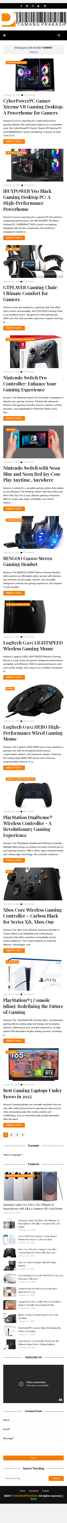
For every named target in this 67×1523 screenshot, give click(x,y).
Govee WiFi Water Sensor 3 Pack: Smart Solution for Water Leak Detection (37, 1238)
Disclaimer (34, 1491)
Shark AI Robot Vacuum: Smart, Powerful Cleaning (38, 1316)
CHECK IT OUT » (14, 141)
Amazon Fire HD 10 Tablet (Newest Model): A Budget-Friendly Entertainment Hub (40, 1303)
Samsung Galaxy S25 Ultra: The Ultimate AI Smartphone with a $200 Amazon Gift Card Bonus (32, 1206)
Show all (34, 52)
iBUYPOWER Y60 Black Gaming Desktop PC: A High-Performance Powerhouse (27, 200)
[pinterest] (45, 6)
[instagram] (33, 6)
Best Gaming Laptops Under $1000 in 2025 (32, 1093)
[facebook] (21, 6)
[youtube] (38, 6)
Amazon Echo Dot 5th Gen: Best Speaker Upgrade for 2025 (37, 1290)
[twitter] (27, 6)
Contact (45, 1491)
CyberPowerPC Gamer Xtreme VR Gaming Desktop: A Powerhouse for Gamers (33, 107)
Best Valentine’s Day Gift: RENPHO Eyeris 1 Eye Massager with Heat (41, 1277)
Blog (33, 1498)
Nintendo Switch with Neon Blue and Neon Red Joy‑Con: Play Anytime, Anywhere (32, 474)
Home (22, 1491)
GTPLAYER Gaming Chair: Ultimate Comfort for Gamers (30, 293)
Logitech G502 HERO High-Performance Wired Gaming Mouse (33, 733)
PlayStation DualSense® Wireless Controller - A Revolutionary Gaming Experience (28, 826)
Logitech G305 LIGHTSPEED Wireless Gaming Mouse (33, 645)
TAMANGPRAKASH (25, 1495)
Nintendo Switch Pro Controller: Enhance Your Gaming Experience (29, 384)
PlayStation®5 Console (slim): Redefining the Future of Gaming (33, 1006)
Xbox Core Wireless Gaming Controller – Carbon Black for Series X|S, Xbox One (32, 916)
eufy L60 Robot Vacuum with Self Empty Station (37, 1264)
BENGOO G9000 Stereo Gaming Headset (27, 561)
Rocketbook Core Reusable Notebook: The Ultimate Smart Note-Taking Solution (38, 1343)
